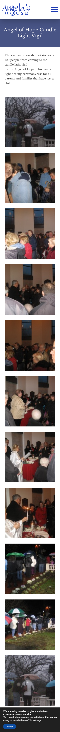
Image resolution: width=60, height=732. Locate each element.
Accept (9, 726)
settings (37, 720)
